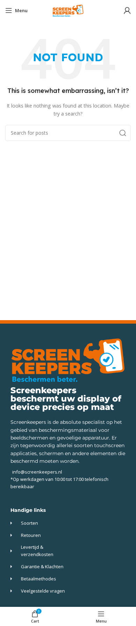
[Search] (123, 133)
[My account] (127, 10)
